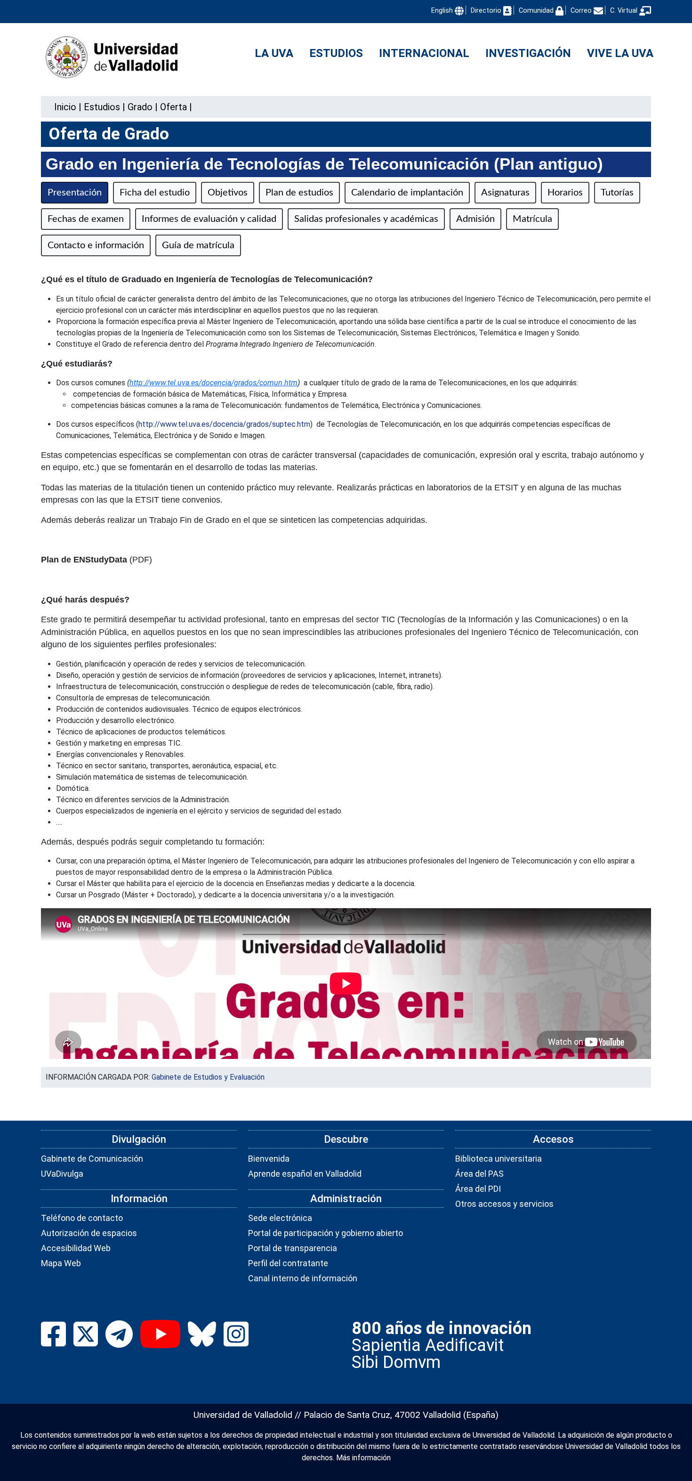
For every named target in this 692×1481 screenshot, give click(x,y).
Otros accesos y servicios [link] (504, 1204)
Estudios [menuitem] (336, 53)
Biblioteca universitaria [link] (498, 1159)
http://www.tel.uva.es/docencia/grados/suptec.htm (224, 424)
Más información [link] (363, 1457)
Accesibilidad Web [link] (76, 1248)
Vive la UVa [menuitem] (620, 53)
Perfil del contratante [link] (288, 1263)
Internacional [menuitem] (424, 53)
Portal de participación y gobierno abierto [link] (325, 1233)
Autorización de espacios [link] (89, 1233)
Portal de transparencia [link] (292, 1248)
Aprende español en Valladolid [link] (305, 1174)
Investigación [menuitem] (528, 53)
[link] (102, 107)
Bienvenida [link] (269, 1159)
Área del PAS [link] (479, 1174)
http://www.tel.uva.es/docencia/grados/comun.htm (213, 382)
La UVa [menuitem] (274, 53)
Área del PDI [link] (478, 1189)
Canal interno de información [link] (302, 1278)
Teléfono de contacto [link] (82, 1218)
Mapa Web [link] (61, 1263)
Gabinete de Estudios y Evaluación (208, 1077)
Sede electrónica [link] (280, 1218)
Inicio (65, 107)
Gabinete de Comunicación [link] (92, 1159)
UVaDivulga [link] (62, 1174)
